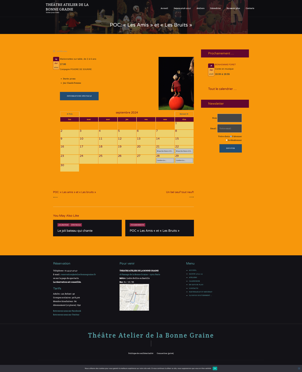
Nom (214, 118)
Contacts (193, 288)
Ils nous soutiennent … (200, 295)
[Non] (299, 368)
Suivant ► (184, 114)
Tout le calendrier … (222, 89)
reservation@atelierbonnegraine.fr (78, 274)
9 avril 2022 (62, 51)
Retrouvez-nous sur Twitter (66, 314)
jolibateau (64, 225)
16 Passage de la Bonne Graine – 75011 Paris (140, 274)
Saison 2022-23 (196, 274)
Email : (213, 128)
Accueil (193, 270)
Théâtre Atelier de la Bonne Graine (151, 335)
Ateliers (193, 277)
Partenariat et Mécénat (200, 292)
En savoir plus (196, 285)
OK (215, 368)
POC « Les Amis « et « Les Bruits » (154, 231)
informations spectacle (79, 96)
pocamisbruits (137, 225)
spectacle (76, 225)
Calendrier (194, 281)
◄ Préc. (69, 114)
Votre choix (224, 136)
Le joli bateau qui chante (74, 231)
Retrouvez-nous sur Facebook (67, 311)
